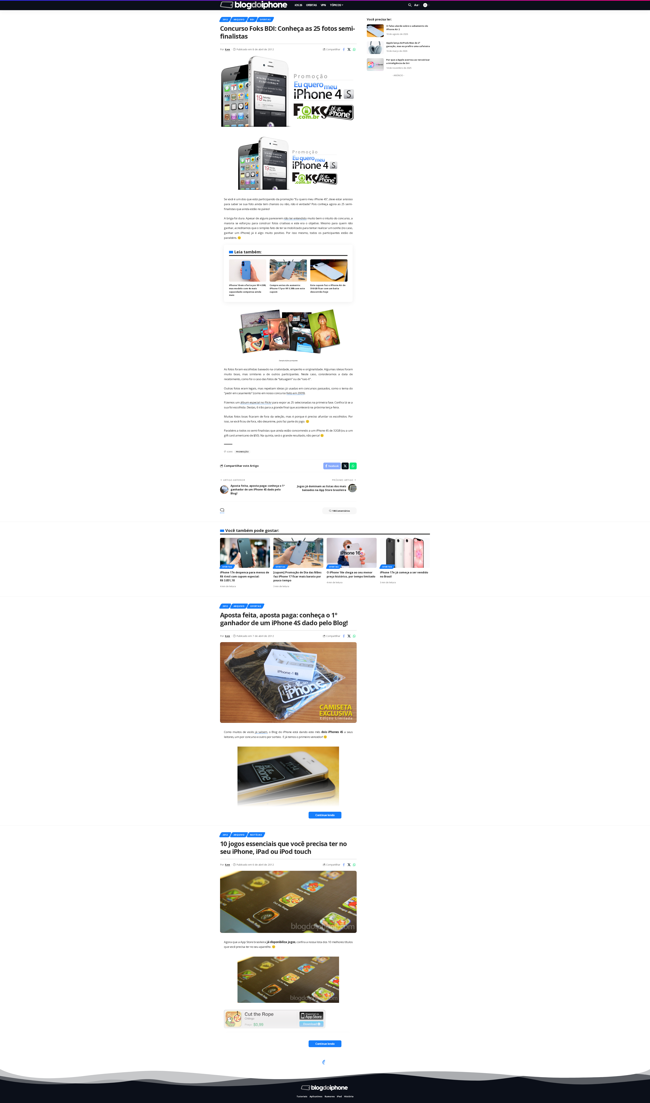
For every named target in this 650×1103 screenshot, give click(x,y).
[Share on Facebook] (343, 49)
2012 (225, 19)
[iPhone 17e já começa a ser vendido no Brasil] (405, 553)
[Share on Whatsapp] (354, 49)
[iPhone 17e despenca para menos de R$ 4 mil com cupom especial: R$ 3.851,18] (245, 553)
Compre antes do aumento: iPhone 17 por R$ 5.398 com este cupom (287, 288)
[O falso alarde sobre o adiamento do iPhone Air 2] (375, 30)
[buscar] (410, 5)
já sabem (261, 732)
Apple (237, 1063)
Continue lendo (325, 815)
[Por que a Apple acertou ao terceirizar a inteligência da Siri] (375, 64)
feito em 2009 (295, 393)
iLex (227, 49)
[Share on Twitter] (349, 49)
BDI (252, 19)
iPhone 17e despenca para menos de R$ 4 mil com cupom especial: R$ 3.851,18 (244, 576)
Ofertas (265, 19)
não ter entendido (295, 218)
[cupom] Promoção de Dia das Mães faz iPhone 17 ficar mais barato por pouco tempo (297, 576)
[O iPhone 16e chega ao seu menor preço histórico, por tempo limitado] (352, 553)
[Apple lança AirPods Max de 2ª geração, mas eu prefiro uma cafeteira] (375, 47)
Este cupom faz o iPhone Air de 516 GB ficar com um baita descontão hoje (327, 288)
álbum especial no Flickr (256, 402)
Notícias (256, 834)
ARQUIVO (239, 19)
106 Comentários (341, 510)
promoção (242, 451)
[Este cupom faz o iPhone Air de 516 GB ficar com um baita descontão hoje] (329, 270)
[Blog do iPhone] (254, 5)
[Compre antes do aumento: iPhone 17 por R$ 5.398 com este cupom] (288, 270)
